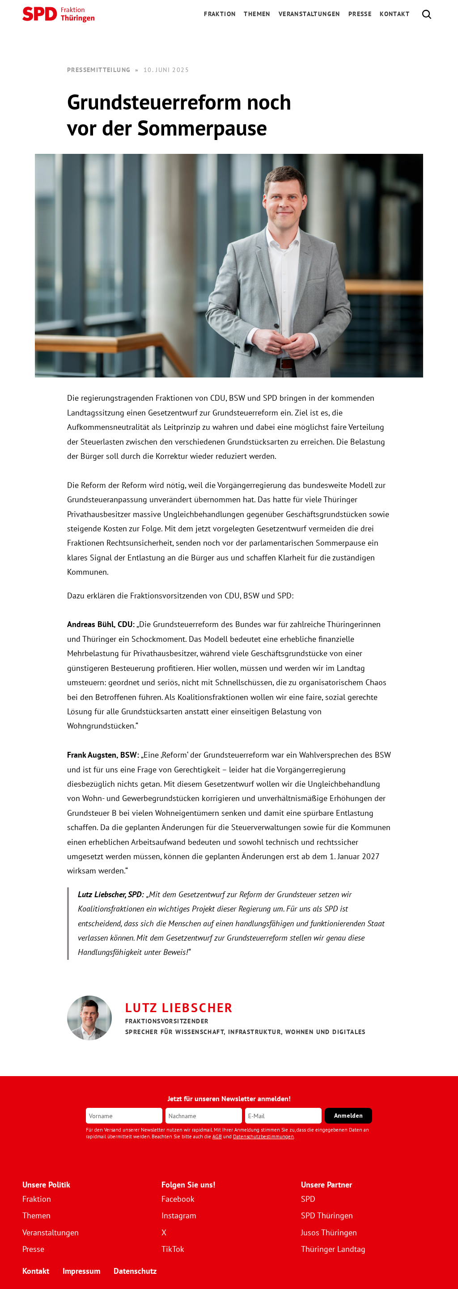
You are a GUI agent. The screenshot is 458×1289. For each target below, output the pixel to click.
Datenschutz (135, 1271)
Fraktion (36, 1199)
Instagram (178, 1215)
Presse (360, 14)
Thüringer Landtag (333, 1249)
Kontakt (395, 14)
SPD (308, 1199)
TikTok (172, 1249)
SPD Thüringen (327, 1215)
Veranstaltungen (309, 14)
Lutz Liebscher (179, 1007)
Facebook (178, 1199)
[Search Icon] (427, 14)
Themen (257, 14)
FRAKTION (220, 14)
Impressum (81, 1271)
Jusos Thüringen (329, 1232)
